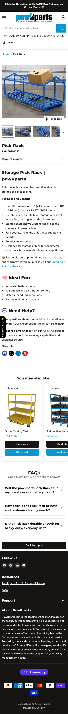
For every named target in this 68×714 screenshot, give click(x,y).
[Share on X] (11, 353)
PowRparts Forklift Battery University (23, 583)
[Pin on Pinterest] (25, 353)
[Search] (61, 28)
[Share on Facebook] (4, 353)
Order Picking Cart (16, 431)
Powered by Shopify (34, 707)
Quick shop (22, 444)
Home (5, 54)
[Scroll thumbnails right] (63, 132)
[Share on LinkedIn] (18, 353)
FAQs (5, 590)
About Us (48, 331)
